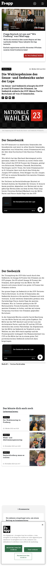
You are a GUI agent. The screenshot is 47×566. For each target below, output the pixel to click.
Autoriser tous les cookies (13, 548)
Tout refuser (33, 550)
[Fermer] (42, 524)
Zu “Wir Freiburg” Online (33, 55)
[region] (23, 542)
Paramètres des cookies (23, 556)
